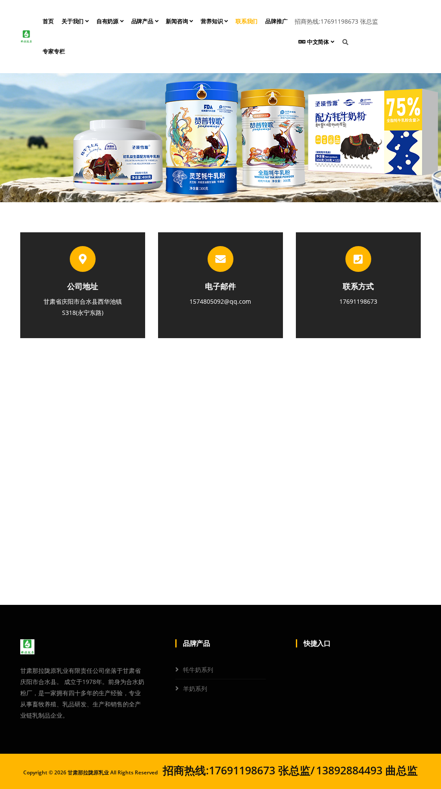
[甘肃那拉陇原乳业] (26, 36)
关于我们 (73, 21)
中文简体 (318, 42)
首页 (48, 21)
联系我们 (247, 21)
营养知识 (212, 21)
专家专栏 (54, 51)
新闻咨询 (177, 21)
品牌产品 (143, 21)
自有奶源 (108, 21)
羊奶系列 (195, 688)
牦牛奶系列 (198, 670)
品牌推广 (276, 21)
